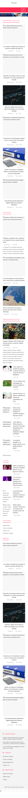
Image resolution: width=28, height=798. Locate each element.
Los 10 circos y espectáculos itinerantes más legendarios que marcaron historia (17, 481)
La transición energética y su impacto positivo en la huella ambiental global (19, 444)
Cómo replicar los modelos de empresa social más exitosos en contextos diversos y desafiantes (19, 370)
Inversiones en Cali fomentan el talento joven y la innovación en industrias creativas (14, 140)
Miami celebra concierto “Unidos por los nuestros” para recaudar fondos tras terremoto (19, 508)
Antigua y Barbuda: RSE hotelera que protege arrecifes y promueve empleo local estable (13, 343)
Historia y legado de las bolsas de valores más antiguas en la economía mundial (14, 109)
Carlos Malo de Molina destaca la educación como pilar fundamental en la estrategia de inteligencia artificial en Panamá (19, 427)
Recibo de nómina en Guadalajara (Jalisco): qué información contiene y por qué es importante (14, 171)
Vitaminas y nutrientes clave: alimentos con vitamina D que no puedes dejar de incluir (13, 240)
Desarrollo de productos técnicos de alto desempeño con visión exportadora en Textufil (14, 77)
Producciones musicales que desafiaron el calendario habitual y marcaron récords (18, 411)
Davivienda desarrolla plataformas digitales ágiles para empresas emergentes (14, 202)
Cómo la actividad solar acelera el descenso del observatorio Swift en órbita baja (12, 309)
